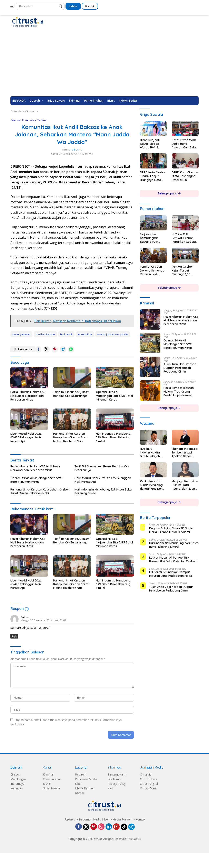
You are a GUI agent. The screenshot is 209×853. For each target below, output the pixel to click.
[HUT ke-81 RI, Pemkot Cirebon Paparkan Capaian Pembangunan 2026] (185, 222)
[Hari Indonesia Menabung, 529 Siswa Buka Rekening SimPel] (115, 419)
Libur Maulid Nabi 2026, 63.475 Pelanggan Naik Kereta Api (26, 437)
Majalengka (18, 779)
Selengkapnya (168, 193)
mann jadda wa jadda (112, 334)
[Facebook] (78, 827)
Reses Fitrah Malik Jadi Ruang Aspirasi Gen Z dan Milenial (184, 143)
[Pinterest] (93, 827)
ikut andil (66, 334)
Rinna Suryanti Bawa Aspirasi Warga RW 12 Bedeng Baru (150, 143)
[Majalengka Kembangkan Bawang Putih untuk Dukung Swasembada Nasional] (153, 222)
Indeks (73, 6)
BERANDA (19, 100)
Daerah (35, 100)
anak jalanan (21, 334)
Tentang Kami (117, 774)
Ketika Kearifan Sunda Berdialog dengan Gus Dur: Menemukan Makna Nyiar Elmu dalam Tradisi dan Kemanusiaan (153, 485)
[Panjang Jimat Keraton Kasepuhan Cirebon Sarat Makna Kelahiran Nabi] (72, 419)
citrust (66, 149)
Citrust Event (148, 788)
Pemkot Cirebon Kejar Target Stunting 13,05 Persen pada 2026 (184, 270)
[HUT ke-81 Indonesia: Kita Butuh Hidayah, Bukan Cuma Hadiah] (153, 437)
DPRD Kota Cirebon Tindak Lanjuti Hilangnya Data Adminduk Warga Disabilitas (153, 176)
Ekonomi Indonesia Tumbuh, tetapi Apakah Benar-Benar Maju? (184, 452)
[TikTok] (124, 827)
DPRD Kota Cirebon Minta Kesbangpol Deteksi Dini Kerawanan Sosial (185, 176)
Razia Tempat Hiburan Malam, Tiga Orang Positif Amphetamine (178, 391)
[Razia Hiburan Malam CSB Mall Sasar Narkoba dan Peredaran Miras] (29, 377)
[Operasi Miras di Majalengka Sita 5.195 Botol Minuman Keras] (115, 377)
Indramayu (17, 784)
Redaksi (80, 774)
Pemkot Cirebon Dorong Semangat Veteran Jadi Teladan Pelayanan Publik (153, 270)
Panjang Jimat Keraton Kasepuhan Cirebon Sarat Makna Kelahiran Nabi (70, 437)
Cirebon (15, 120)
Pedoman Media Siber (94, 819)
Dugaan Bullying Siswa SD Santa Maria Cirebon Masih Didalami (171, 530)
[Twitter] (86, 827)
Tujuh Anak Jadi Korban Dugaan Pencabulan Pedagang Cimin (179, 367)
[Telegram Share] (63, 349)
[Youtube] (116, 827)
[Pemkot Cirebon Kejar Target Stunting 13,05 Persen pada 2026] (185, 255)
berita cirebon (45, 334)
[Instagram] (101, 827)
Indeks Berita (128, 100)
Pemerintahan (93, 100)
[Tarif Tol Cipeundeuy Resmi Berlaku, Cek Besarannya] (72, 377)
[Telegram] (131, 827)
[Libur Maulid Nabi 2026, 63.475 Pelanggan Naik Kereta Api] (29, 419)
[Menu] (13, 6)
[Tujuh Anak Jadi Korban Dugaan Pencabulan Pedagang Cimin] (150, 367)
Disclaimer (114, 779)
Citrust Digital (149, 784)
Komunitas (29, 120)
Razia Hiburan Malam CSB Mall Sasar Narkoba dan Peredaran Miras (28, 395)
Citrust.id (145, 774)
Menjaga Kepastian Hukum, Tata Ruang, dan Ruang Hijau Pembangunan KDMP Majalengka (185, 485)
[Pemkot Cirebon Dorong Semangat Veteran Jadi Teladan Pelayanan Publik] (153, 255)
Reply (14, 636)
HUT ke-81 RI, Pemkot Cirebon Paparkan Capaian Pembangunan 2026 (184, 238)
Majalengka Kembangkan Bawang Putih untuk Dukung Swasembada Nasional (149, 238)
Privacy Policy (117, 784)
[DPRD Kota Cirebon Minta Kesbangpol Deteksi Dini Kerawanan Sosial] (185, 160)
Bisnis (111, 100)
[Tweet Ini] (46, 349)
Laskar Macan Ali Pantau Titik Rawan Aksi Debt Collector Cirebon (173, 559)
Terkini (42, 120)
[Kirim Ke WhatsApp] (71, 349)
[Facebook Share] (38, 349)
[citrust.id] (27, 22)
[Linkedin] (109, 827)
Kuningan (16, 788)
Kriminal (74, 100)
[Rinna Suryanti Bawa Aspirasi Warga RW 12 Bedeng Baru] (153, 128)
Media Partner (84, 788)
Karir (111, 788)
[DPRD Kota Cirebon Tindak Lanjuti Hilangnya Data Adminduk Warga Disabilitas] (153, 160)
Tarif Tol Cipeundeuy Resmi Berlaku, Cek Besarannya (71, 393)
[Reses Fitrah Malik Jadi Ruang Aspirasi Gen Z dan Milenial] (185, 128)
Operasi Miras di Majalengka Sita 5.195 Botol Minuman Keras (114, 395)
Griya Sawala (56, 100)
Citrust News (148, 779)
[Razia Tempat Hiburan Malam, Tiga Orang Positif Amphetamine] (150, 390)
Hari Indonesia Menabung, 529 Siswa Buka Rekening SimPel (113, 437)
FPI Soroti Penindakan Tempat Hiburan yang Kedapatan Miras (170, 574)
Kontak (89, 6)
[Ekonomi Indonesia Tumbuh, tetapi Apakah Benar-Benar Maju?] (185, 437)
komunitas (85, 334)
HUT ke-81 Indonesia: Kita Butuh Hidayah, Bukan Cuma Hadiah (150, 452)
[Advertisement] (104, 65)
